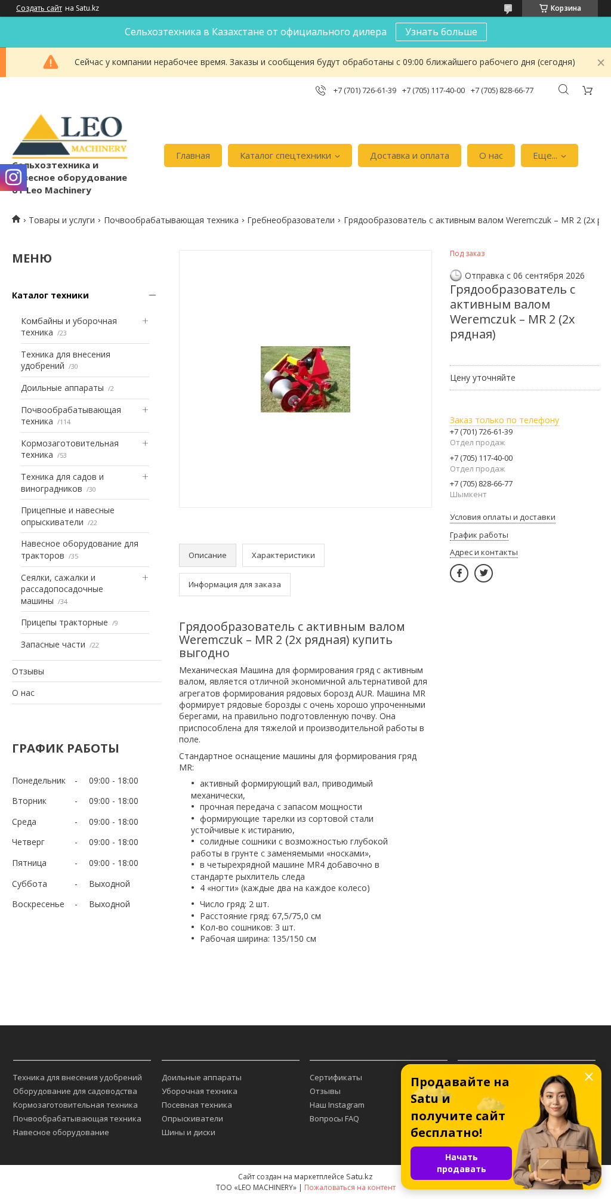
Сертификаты (336, 1077)
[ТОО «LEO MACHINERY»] (70, 136)
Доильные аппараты (62, 387)
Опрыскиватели (192, 1118)
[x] (483, 573)
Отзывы (28, 671)
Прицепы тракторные (64, 622)
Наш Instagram (337, 1104)
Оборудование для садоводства (75, 1091)
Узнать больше (441, 31)
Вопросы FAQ (334, 1118)
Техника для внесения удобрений (77, 1077)
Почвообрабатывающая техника (171, 220)
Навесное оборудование (61, 1132)
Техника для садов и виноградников (62, 482)
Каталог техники (50, 295)
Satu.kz (359, 1176)
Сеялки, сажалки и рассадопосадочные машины (62, 589)
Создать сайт (39, 8)
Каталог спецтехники (285, 155)
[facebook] (459, 573)
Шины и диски (188, 1132)
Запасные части (53, 644)
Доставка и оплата (409, 155)
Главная (193, 155)
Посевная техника (197, 1104)
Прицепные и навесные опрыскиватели (68, 516)
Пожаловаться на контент (350, 1187)
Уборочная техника (199, 1091)
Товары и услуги (62, 220)
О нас (491, 155)
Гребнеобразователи (291, 220)
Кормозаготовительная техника (75, 1104)
